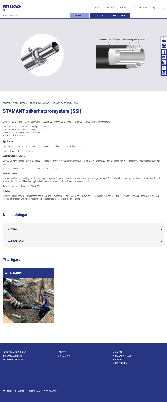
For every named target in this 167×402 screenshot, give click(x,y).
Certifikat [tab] (12, 229)
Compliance (50, 390)
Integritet (20, 390)
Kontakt (123, 8)
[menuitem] (79, 15)
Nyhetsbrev (121, 363)
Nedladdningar (140, 8)
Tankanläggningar (12, 355)
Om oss (97, 8)
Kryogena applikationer (15, 359)
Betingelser (35, 390)
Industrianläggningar (14, 352)
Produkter (79, 15)
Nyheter (110, 8)
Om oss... (119, 352)
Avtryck (7, 390)
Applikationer (119, 15)
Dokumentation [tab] (15, 241)
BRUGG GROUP (64, 355)
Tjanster (99, 15)
